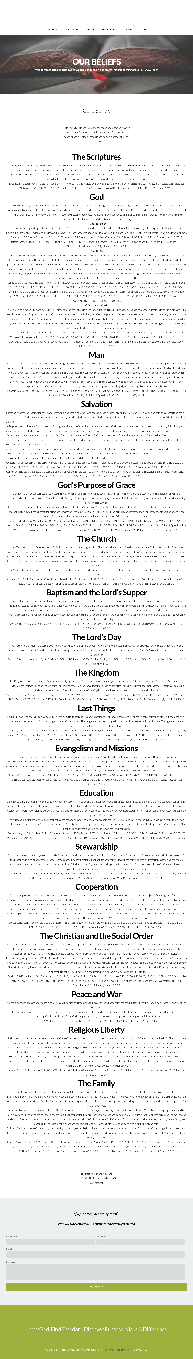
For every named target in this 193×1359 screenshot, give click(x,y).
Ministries (71, 29)
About (128, 29)
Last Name (101, 1236)
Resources (109, 29)
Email (9, 1249)
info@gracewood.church (116, 1349)
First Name (11, 1236)
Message (10, 1262)
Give (144, 29)
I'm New (51, 29)
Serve (90, 29)
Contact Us (96, 1287)
